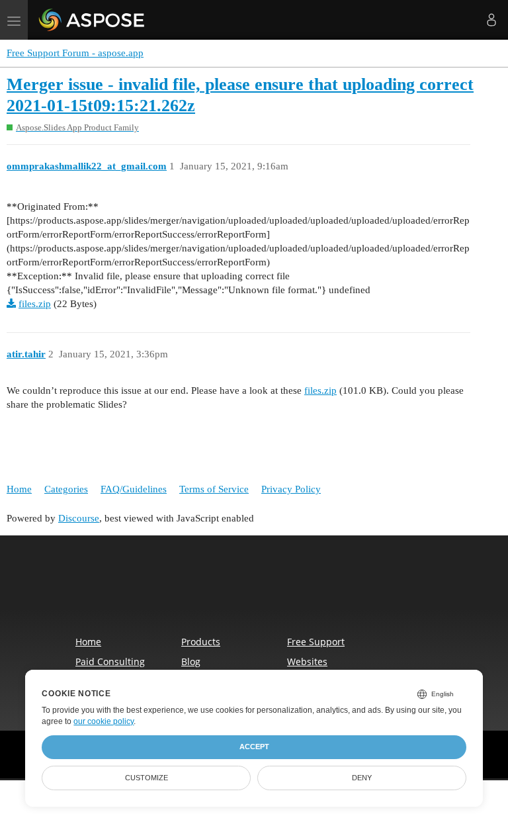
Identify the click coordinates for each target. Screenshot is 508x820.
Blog (190, 661)
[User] (491, 20)
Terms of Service (214, 489)
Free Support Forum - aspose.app (75, 53)
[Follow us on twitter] (255, 593)
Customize (146, 778)
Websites (307, 661)
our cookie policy (103, 721)
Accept (254, 747)
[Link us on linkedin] (283, 593)
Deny (362, 778)
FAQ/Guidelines (134, 489)
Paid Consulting (110, 661)
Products (200, 641)
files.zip (35, 303)
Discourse (78, 518)
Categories (66, 489)
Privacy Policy (291, 489)
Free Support (316, 641)
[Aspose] (92, 19)
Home (19, 489)
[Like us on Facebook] (227, 593)
